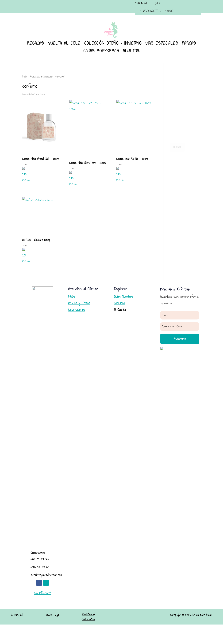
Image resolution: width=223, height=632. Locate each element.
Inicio (24, 76)
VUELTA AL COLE (64, 43)
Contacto (119, 303)
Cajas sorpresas (101, 50)
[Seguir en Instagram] (46, 583)
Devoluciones (76, 309)
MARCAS (189, 43)
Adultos (131, 50)
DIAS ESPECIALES (161, 43)
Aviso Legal (53, 615)
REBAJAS (35, 43)
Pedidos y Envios (79, 303)
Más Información (42, 593)
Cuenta (141, 3)
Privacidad (17, 615)
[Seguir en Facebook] (39, 583)
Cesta (155, 3)
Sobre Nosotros (123, 296)
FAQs (71, 296)
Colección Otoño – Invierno (113, 43)
